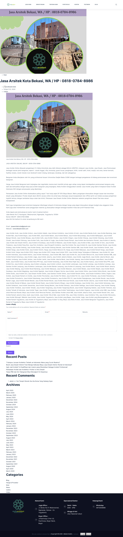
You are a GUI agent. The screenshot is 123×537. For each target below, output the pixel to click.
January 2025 (11, 397)
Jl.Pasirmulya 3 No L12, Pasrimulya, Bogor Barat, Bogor (47, 521)
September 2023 (12, 435)
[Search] (116, 4)
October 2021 (10, 461)
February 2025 (11, 395)
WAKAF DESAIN (40, 4)
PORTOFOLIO (66, 4)
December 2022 (11, 457)
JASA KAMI (28, 4)
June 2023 (9, 443)
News (8, 487)
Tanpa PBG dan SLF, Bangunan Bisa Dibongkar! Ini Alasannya (26, 372)
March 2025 (10, 393)
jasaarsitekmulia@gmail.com (20, 226)
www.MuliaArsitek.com (20, 229)
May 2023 (9, 445)
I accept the (15, 338)
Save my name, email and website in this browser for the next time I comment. (30, 335)
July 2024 (9, 412)
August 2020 (10, 466)
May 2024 (9, 416)
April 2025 (9, 390)
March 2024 (10, 421)
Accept (82, 534)
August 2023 (10, 438)
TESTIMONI (87, 4)
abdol (12, 381)
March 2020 (10, 471)
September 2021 (11, 464)
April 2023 (9, 447)
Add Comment (12, 318)
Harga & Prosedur (12, 483)
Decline (88, 534)
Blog (7, 480)
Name (9, 312)
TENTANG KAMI (53, 4)
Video (8, 492)
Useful (8, 490)
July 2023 (9, 440)
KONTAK (76, 4)
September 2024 (12, 407)
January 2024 (11, 426)
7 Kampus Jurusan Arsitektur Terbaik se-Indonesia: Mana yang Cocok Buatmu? (33, 362)
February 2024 (11, 423)
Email (47, 312)
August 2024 (10, 409)
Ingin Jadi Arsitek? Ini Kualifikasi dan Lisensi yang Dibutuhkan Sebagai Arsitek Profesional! (36, 367)
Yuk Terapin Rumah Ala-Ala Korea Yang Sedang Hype (34, 381)
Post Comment (13, 343)
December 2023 (11, 428)
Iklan (5, 75)
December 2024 (11, 400)
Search (8, 346)
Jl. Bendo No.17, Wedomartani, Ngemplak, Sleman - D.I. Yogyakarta (49, 510)
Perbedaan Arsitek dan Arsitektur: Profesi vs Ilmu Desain (25, 369)
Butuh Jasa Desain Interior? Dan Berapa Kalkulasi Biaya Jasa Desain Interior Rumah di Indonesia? (39, 365)
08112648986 (101, 508)
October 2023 (11, 433)
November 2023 (11, 431)
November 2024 (11, 402)
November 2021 (11, 459)
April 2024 (9, 419)
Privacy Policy (19, 338)
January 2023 (11, 454)
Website (85, 312)
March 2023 (10, 450)
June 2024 (9, 414)
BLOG (96, 4)
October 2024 (11, 404)
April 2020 (9, 469)
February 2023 (11, 452)
